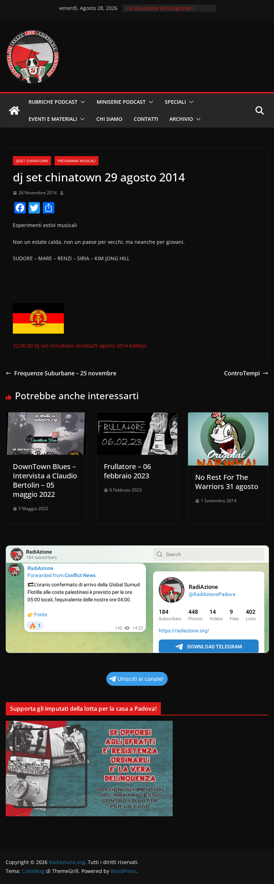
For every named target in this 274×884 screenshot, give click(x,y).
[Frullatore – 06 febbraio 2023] (137, 417)
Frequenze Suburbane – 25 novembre (65, 373)
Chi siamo (109, 118)
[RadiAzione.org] (14, 110)
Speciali (175, 101)
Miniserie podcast (121, 101)
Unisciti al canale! (140, 678)
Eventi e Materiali (53, 118)
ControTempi (242, 373)
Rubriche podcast (53, 101)
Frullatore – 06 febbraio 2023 (127, 471)
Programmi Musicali (76, 160)
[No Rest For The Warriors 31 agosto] (228, 417)
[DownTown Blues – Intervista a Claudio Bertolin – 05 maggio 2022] (46, 417)
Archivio (181, 118)
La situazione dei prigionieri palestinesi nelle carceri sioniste (165, 12)
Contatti (146, 118)
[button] (81, 102)
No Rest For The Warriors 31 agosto (226, 481)
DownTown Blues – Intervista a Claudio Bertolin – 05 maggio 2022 (45, 480)
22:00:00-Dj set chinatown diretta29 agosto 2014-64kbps (80, 345)
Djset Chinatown (32, 160)
